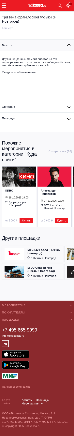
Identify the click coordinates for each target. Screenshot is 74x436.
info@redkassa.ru (13, 335)
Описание (8, 106)
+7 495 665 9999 (19, 330)
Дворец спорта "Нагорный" (17, 204)
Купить (26, 220)
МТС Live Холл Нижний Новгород (54, 207)
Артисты (27, 400)
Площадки (42, 400)
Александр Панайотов (48, 192)
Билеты (7, 45)
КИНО (9, 190)
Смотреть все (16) (60, 151)
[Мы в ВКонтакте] (5, 343)
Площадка (8, 118)
